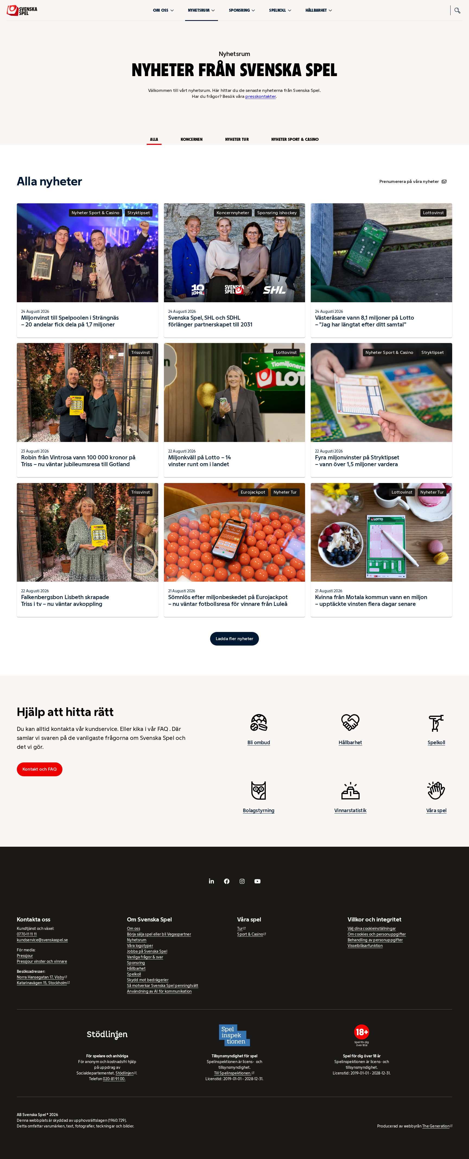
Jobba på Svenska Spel (147, 951)
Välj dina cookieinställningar (372, 928)
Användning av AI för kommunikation (159, 991)
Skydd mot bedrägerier (148, 979)
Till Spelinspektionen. (232, 1073)
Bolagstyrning (259, 811)
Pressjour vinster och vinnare (42, 961)
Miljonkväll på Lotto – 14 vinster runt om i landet (199, 461)
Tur (240, 928)
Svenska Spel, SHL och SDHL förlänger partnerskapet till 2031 (210, 321)
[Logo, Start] (22, 10)
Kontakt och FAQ (40, 769)
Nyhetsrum (199, 10)
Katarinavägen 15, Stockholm (42, 982)
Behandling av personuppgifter (375, 939)
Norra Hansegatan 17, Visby (40, 977)
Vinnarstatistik (350, 811)
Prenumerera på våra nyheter (409, 181)
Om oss (161, 10)
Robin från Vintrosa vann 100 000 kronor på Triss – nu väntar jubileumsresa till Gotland (78, 461)
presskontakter (260, 96)
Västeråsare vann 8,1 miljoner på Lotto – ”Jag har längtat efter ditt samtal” (364, 321)
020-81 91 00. (114, 1078)
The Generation (435, 1126)
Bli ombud (259, 743)
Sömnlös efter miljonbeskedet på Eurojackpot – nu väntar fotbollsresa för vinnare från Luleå (228, 600)
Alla (154, 139)
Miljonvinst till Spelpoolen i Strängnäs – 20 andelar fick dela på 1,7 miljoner (70, 321)
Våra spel (436, 811)
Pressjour (25, 955)
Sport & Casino (250, 934)
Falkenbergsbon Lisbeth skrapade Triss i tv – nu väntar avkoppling (65, 600)
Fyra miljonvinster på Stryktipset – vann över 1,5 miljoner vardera (357, 461)
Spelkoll (277, 10)
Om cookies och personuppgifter (377, 934)
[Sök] (457, 10)
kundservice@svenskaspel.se (42, 939)
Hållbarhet (316, 10)
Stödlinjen (125, 1073)
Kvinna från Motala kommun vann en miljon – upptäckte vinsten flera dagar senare (371, 600)
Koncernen (191, 139)
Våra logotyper (140, 945)
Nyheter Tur (237, 139)
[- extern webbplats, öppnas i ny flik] (211, 881)
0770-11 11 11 (27, 934)
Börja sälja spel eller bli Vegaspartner (159, 934)
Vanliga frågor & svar (145, 957)
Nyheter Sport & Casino (295, 139)
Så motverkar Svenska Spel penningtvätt (162, 985)
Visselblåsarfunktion (365, 945)
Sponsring (239, 10)
